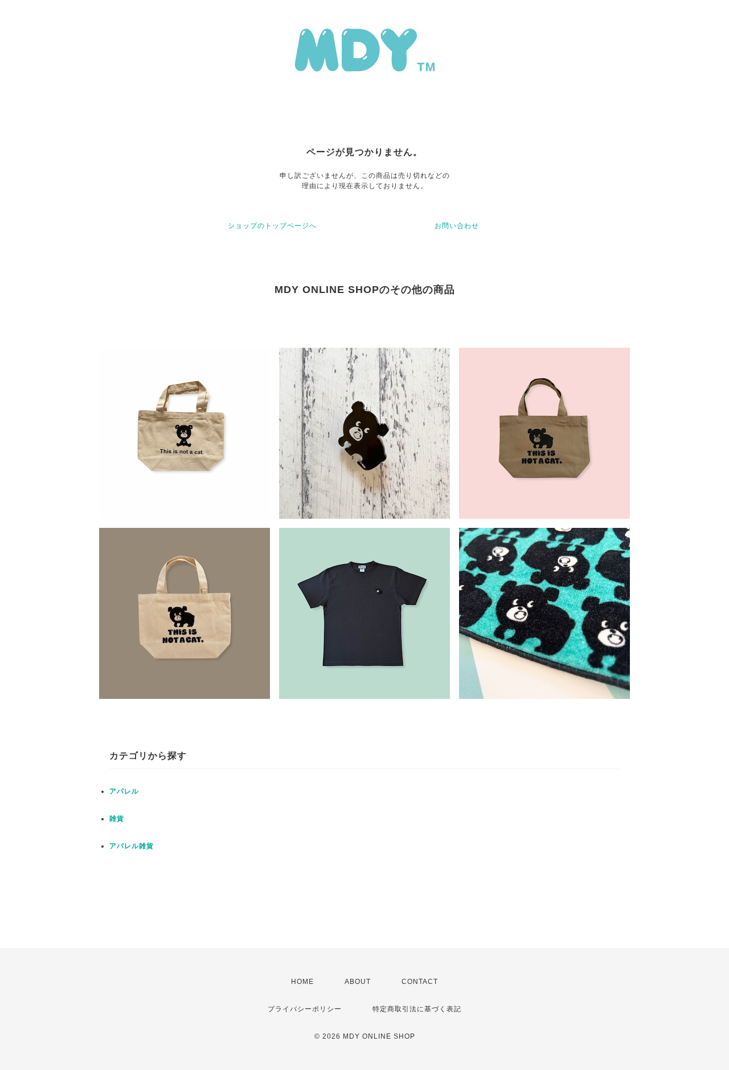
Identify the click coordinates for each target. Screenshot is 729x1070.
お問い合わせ (457, 226)
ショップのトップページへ (272, 226)
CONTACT (420, 982)
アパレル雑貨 (131, 846)
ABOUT (358, 982)
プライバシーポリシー (305, 1009)
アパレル (124, 791)
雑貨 (116, 819)
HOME (302, 982)
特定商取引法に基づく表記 (416, 1009)
